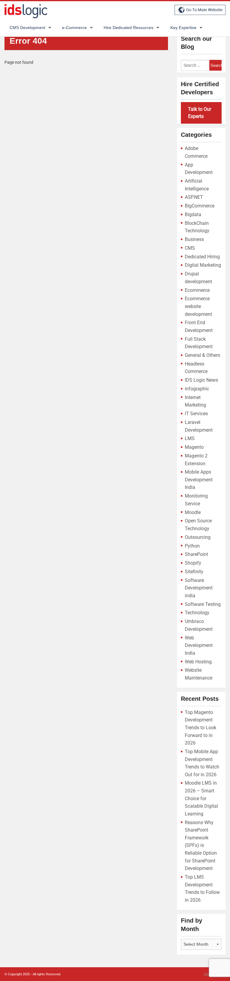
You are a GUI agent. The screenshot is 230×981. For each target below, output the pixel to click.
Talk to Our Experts (199, 112)
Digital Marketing (203, 265)
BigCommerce (199, 206)
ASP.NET (194, 197)
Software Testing (203, 604)
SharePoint (196, 554)
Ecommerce (197, 290)
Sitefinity (194, 571)
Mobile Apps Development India (199, 479)
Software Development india (199, 587)
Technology (197, 612)
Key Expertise (183, 27)
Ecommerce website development (198, 306)
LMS (190, 438)
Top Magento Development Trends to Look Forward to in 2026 (200, 727)
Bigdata (193, 214)
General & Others (202, 355)
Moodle (193, 512)
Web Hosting (198, 662)
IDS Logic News (201, 380)
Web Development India (199, 645)
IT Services (196, 413)
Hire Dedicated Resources (128, 27)
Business (194, 239)
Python (192, 546)
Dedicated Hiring (202, 257)
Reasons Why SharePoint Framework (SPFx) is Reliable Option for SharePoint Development (201, 845)
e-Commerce (74, 27)
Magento (194, 447)
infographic (197, 389)
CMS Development (27, 27)
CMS (190, 248)
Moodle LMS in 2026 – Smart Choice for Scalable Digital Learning (201, 798)
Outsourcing (198, 537)
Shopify (193, 563)
